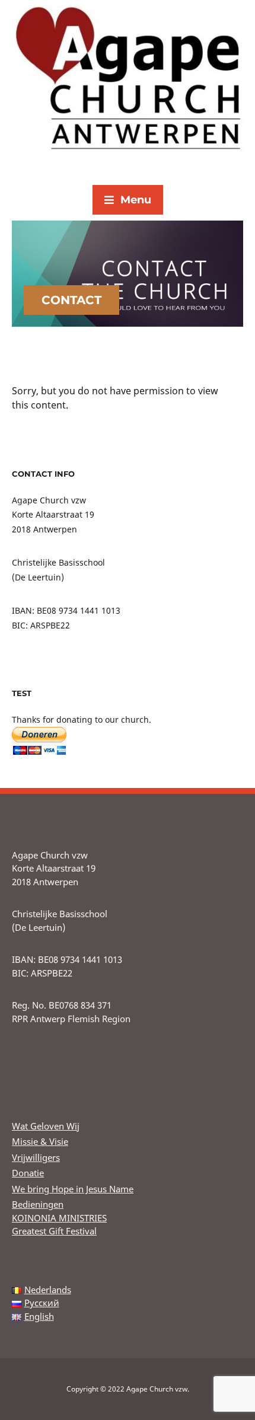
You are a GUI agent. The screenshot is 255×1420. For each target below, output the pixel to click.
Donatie (28, 1173)
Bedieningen (37, 1204)
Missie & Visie (40, 1141)
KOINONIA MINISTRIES (59, 1218)
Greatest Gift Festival (54, 1231)
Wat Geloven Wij (45, 1126)
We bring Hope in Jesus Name (72, 1189)
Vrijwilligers (36, 1157)
